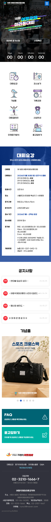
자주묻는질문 (33, 465)
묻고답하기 (37, 135)
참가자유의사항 (20, 465)
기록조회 (37, 101)
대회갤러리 (13, 118)
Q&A (42, 465)
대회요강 (13, 84)
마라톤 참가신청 (13, 41)
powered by (10, 511)
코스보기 (37, 84)
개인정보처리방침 (25, 468)
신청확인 (38, 41)
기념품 (13, 101)
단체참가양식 (13, 135)
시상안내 (37, 118)
